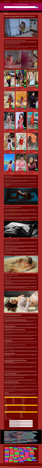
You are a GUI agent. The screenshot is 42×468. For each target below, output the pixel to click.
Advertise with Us (13, 464)
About (22, 1)
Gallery (24, 1)
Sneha (28, 171)
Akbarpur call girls (27, 451)
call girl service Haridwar (20, 432)
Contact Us (16, 464)
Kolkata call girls (11, 447)
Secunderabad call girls (15, 460)
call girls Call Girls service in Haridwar (25, 439)
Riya (28, 87)
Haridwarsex (27, 438)
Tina (4, 171)
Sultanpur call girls (35, 460)
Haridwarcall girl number (31, 438)
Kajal (4, 89)
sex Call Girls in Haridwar (17, 436)
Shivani (17, 108)
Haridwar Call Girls (14, 209)
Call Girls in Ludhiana (17, 451)
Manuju (17, 171)
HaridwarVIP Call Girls (19, 438)
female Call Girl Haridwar (12, 436)
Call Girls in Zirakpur (12, 451)
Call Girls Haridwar (32, 437)
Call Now (10, 89)
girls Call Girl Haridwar (19, 439)
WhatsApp (13, 89)
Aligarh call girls (31, 451)
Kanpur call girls (31, 456)
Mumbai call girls (23, 447)
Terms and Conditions (7, 464)
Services (27, 1)
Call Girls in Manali (7, 451)
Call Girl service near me (23, 436)
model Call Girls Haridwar (20, 437)
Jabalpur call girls (12, 456)
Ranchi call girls (6, 460)
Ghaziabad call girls (7, 455)
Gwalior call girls (27, 455)
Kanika (5, 150)
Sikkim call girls (25, 460)
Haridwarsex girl (31, 432)
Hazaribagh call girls (7, 456)
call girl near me (23, 438)
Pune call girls (15, 447)
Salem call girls (10, 460)
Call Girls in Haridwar (7, 1)
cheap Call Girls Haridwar (13, 439)
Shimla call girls (21, 460)
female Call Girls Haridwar (6, 438)
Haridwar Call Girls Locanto (20, 431)
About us (10, 464)
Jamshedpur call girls (17, 456)
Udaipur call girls (28, 447)
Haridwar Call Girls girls (6, 436)
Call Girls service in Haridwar (26, 437)
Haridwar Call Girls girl (11, 432)
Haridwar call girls (33, 447)
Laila (16, 87)
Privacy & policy (33, 1)
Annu (4, 108)
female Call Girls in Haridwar (26, 432)
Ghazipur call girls (12, 455)
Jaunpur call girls (22, 456)
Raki (28, 108)
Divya (16, 150)
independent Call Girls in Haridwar (7, 437)
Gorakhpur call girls (17, 455)
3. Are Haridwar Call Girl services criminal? (14, 423)
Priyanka (28, 129)
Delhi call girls (19, 447)
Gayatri (5, 129)
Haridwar (7, 11)
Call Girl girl (15, 432)
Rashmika (17, 129)
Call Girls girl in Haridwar (6, 431)
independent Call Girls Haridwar (7, 439)
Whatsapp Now (15, 17)
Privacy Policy (3, 464)
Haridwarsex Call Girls (34, 431)
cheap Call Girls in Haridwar (14, 437)
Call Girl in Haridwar (18, 177)
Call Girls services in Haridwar (13, 438)
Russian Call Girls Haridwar (31, 436)
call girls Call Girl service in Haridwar (13, 431)
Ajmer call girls (22, 451)
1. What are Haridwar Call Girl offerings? (14, 420)
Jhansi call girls (27, 456)
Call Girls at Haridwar (6, 432)
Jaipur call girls (6, 447)
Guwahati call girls (22, 455)
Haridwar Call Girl (12, 213)
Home (19, 1)
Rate (29, 1)
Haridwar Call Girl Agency (6, 466)
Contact (37, 1)
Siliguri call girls (30, 460)
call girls (27, 436)
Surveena (28, 150)
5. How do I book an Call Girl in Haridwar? (14, 426)
